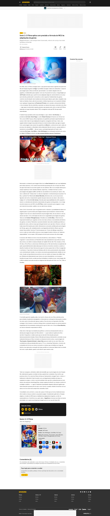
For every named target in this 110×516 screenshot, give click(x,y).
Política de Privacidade (32, 509)
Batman (58, 4)
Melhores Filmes (75, 4)
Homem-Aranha (53, 4)
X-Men (29, 4)
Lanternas (42, 4)
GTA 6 (33, 4)
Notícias (20, 497)
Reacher (36, 4)
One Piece (47, 4)
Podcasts (25, 4)
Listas (20, 501)
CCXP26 (20, 4)
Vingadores (63, 4)
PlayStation (69, 4)
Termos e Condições (23, 509)
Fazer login (24, 474)
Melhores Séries (83, 4)
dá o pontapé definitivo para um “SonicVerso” (49, 133)
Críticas (20, 499)
